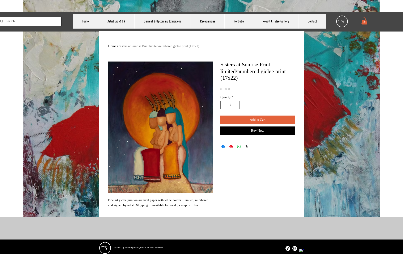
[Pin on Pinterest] (231, 146)
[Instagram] (294, 248)
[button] (364, 20)
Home (112, 46)
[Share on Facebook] (223, 146)
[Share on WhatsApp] (239, 146)
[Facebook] (301, 251)
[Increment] (236, 105)
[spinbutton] (230, 105)
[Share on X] (247, 146)
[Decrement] (223, 105)
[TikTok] (287, 248)
